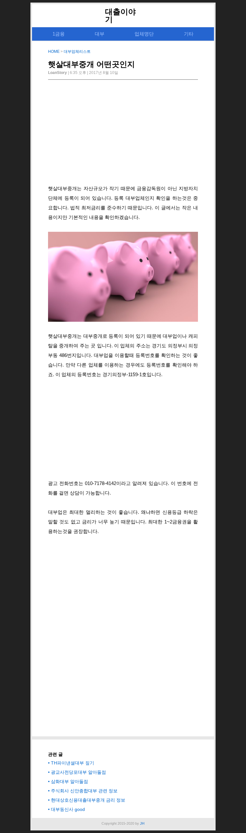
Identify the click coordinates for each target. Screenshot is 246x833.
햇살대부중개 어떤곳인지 (91, 64)
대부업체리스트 (77, 51)
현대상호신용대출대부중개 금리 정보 (88, 800)
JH (142, 823)
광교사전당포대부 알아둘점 (78, 772)
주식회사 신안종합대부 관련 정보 (84, 790)
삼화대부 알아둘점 (69, 781)
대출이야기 (120, 15)
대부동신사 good (68, 809)
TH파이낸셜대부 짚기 (72, 762)
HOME (54, 51)
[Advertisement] (123, 134)
